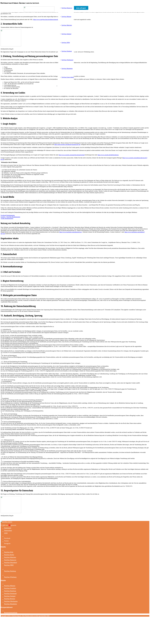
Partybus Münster (9, 586)
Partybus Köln (8, 552)
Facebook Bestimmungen (8, 215)
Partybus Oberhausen (11, 601)
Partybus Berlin (9, 555)
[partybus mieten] (39, 11)
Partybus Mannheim (10, 604)
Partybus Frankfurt (10, 588)
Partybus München (10, 557)
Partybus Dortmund (10, 593)
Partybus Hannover (10, 560)
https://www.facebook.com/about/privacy (70, 232)
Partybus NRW (9, 565)
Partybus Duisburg (10, 571)
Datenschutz (8, 530)
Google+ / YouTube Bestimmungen (10, 217)
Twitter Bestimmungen (7, 218)
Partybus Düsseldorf (10, 562)
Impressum (7, 528)
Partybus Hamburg (10, 591)
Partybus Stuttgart (9, 596)
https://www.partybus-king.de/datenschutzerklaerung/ (48, 19)
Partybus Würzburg (10, 577)
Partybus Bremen (9, 599)
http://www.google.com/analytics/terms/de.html (72, 155)
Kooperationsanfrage (10, 612)
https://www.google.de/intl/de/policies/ (108, 155)
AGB (5, 533)
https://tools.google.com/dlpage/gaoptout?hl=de (67, 144)
